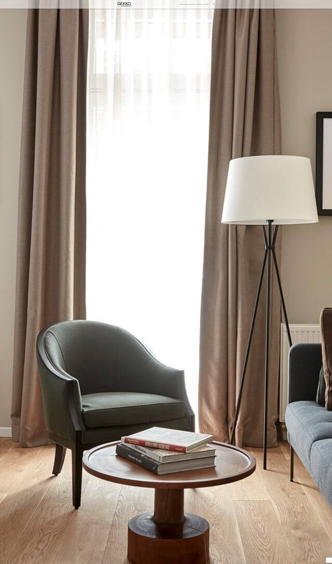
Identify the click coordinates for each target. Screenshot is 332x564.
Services (199, 4)
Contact (206, 4)
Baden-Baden (184, 4)
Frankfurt (192, 4)
